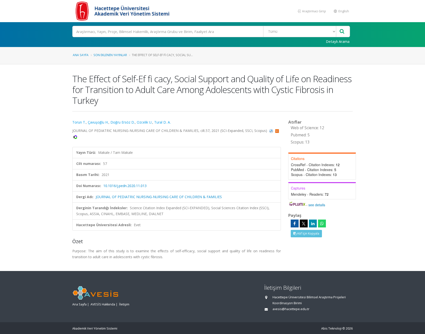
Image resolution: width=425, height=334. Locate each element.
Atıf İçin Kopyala (307, 233)
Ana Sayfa (81, 55)
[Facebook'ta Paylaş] (295, 223)
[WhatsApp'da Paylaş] (322, 223)
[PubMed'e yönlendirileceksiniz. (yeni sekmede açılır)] (271, 130)
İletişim (124, 304)
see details (316, 204)
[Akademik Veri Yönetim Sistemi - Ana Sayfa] (82, 11)
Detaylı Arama (337, 41)
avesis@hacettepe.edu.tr (291, 309)
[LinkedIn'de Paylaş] (313, 223)
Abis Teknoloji (331, 328)
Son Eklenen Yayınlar (110, 55)
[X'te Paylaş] (304, 223)
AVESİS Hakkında (103, 304)
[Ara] (342, 31)
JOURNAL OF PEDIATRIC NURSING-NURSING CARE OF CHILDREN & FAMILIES (159, 196)
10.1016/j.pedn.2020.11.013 (125, 185)
